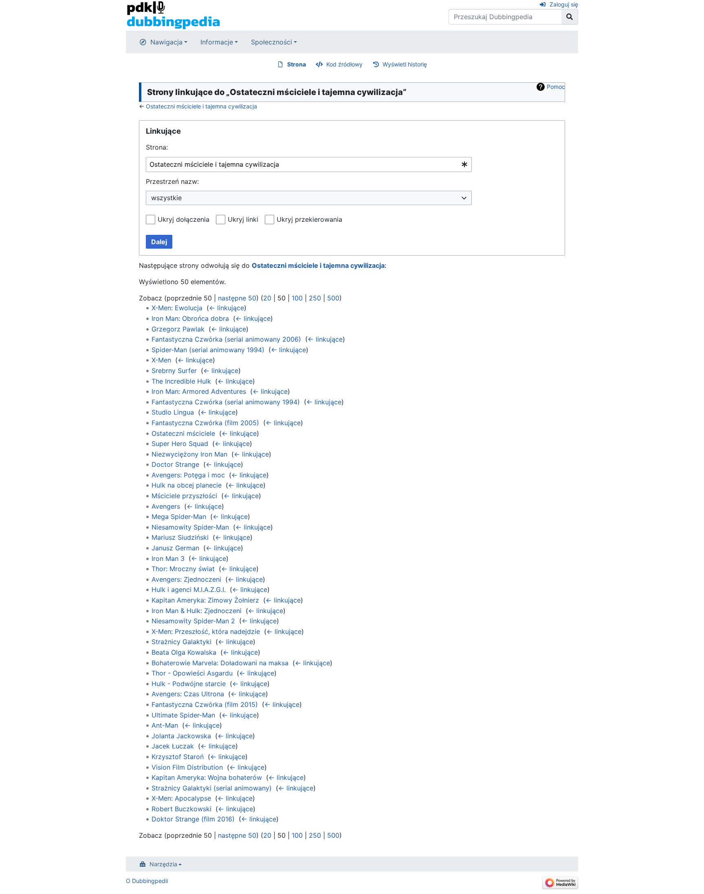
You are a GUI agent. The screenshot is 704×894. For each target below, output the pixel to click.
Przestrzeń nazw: (172, 181)
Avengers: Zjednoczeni (186, 579)
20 (267, 298)
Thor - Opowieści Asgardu (192, 673)
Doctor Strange (175, 464)
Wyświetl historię (405, 64)
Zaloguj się (564, 4)
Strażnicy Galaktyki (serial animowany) (212, 788)
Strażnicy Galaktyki (181, 642)
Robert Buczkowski (181, 809)
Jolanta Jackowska (181, 736)
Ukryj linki (243, 219)
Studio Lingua (173, 412)
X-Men (161, 360)
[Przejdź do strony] (569, 16)
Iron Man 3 (168, 558)
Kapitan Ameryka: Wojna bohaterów (207, 777)
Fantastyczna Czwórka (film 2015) (205, 704)
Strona (296, 64)
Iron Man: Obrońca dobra (190, 318)
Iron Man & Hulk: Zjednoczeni (197, 611)
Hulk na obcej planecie (187, 485)
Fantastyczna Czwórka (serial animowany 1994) (226, 402)
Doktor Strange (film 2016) (193, 819)
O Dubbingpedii (147, 880)
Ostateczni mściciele (183, 433)
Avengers (166, 506)
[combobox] (309, 164)
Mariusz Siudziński (180, 537)
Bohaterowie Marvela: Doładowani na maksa (220, 663)
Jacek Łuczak (173, 746)
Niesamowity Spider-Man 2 (193, 621)
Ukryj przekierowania (309, 219)
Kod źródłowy (344, 64)
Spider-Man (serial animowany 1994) (208, 350)
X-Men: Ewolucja (177, 308)
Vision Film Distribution (187, 767)
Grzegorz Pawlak (178, 329)
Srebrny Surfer (174, 370)
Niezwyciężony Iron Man (189, 454)
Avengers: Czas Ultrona (188, 694)
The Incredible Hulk (181, 381)
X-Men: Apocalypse (181, 798)
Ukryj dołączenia (183, 219)
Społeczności (271, 42)
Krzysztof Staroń (178, 757)
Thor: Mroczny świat (183, 569)
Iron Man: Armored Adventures (199, 391)
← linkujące (226, 308)
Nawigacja (166, 42)
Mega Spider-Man (179, 516)
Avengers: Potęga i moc (188, 475)
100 (297, 298)
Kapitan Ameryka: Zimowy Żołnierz (205, 600)
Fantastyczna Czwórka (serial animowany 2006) (226, 339)
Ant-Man (165, 725)
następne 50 (237, 298)
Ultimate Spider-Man (183, 715)
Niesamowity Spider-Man (190, 527)
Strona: (157, 147)
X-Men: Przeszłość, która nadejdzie (206, 631)
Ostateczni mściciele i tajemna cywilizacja (201, 106)
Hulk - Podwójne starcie (189, 684)
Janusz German (175, 548)
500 (333, 298)
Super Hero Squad (180, 443)
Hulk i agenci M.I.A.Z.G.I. (189, 589)
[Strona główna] (173, 15)
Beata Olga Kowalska (184, 652)
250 (315, 298)
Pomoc (556, 86)
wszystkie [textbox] (166, 198)
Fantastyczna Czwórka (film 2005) (205, 423)
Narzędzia (163, 864)
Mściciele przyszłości (184, 496)
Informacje (216, 42)
